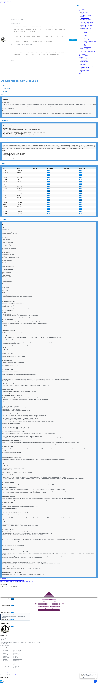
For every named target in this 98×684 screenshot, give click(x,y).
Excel (4, 662)
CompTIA (5, 659)
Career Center (30, 52)
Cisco (46, 26)
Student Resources (54, 54)
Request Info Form (4, 578)
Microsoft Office (18, 41)
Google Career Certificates (20, 31)
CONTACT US (3, 2)
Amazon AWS (6, 654)
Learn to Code (32, 31)
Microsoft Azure (16, 653)
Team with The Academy (19, 52)
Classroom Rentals (54, 26)
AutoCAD (5, 656)
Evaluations (45, 54)
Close (2, 682)
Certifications (21, 19)
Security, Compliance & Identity (23, 38)
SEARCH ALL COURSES (5, 1)
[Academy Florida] (3, 42)
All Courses (14, 19)
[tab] (4, 85)
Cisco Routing (6, 657)
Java (4, 664)
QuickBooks (16, 660)
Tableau (15, 664)
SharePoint (35, 38)
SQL (41, 38)
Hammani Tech (14, 674)
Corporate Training (15, 23)
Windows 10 (16, 666)
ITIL (3, 663)
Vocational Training (15, 44)
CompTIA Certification (19, 29)
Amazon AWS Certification (36, 26)
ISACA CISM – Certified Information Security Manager (12, 580)
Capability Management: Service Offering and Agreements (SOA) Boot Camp (16, 581)
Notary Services (17, 56)
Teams (46, 38)
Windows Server (53, 38)
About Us (13, 48)
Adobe (4, 651)
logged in (7, 586)
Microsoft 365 (16, 651)
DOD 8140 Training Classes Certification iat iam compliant (53, 29)
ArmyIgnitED (61, 52)
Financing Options (36, 54)
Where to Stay (27, 41)
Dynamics (45, 36)
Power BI (15, 656)
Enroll (49, 170)
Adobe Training (17, 26)
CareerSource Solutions (27, 44)
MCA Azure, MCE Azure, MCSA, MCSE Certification (43, 41)
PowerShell (15, 657)
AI (20, 36)
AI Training (25, 26)
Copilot (39, 36)
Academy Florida (7, 671)
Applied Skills (27, 36)
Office (51, 36)
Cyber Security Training (31, 29)
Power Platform (59, 36)
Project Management (17, 659)
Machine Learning (17, 650)
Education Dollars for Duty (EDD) (21, 54)
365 (17, 36)
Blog (12, 60)
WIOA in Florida (39, 52)
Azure (33, 36)
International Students (50, 52)
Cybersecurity (6, 660)
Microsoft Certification (19, 34)
